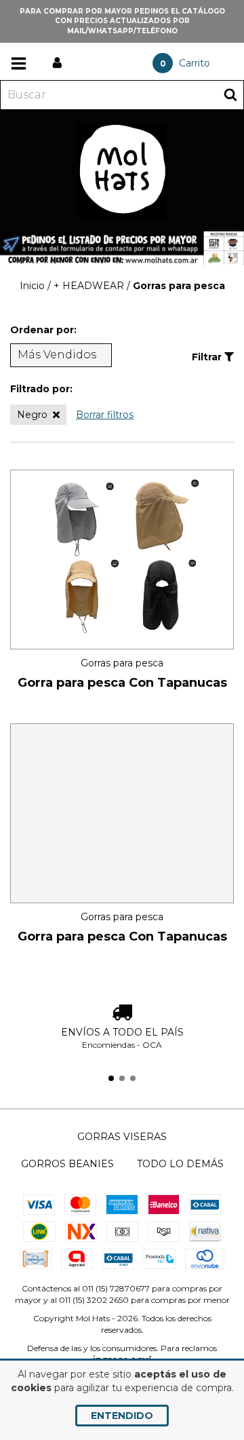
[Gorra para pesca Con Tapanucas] (122, 559)
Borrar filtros (105, 415)
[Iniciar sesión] (57, 63)
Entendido (122, 1415)
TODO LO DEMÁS (180, 1164)
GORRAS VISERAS (122, 1137)
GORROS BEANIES (67, 1164)
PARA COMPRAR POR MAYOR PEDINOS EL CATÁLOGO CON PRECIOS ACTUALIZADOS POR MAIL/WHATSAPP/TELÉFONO (122, 21)
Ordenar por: (43, 330)
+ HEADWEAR (89, 286)
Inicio (32, 286)
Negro (32, 415)
